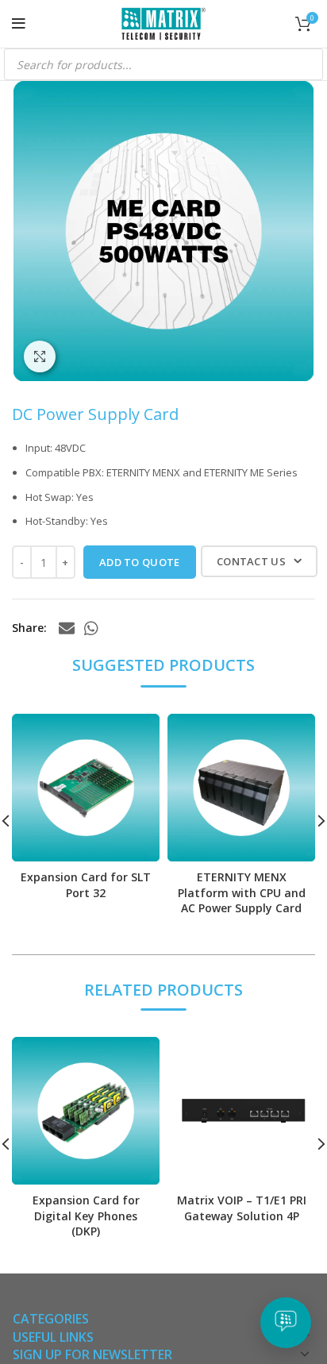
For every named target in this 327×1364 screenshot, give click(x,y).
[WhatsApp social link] (91, 628)
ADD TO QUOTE (139, 562)
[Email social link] (66, 628)
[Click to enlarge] (40, 356)
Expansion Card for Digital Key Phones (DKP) (86, 1216)
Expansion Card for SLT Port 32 (86, 884)
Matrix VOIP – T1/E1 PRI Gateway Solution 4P (241, 1208)
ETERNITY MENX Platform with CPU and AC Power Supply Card (242, 892)
